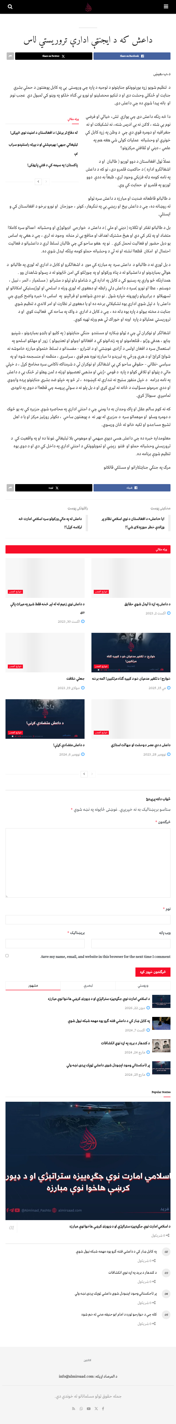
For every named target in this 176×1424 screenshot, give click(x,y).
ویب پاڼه (164, 932)
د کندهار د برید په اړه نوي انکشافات (125, 1043)
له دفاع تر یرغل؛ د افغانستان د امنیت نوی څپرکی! (44, 132)
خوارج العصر (101, 592)
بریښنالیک (76, 932)
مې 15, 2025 (158, 688)
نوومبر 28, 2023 (155, 754)
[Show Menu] (166, 7)
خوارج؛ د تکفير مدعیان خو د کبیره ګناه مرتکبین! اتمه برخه (131, 678)
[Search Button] (10, 7)
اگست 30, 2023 (69, 621)
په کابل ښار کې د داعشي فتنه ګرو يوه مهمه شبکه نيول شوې (109, 1020)
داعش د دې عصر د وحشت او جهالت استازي (140, 745)
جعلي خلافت (75, 678)
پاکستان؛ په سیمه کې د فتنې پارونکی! (52, 165)
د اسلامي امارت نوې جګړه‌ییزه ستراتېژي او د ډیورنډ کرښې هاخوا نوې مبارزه (99, 998)
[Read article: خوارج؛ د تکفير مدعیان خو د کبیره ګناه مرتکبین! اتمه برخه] (130, 653)
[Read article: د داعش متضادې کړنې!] (45, 719)
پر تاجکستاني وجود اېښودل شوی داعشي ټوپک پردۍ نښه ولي (108, 1065)
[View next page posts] (38, 182)
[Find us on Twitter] (96, 1409)
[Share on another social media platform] (10, 56)
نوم (166, 908)
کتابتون (87, 1360)
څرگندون (162, 822)
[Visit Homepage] (88, 6)
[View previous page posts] (46, 182)
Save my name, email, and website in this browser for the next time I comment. (105, 956)
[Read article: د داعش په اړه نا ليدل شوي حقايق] (130, 578)
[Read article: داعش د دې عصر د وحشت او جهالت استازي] (130, 719)
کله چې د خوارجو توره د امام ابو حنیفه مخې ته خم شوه (119, 1314)
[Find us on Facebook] (103, 1409)
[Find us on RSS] (73, 1409)
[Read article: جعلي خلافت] (45, 653)
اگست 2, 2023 (156, 613)
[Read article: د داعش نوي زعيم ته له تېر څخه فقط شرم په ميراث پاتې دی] (45, 578)
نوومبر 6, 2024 (70, 754)
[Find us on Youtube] (89, 1409)
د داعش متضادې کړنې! (69, 745)
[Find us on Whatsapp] (81, 1409)
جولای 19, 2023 (69, 688)
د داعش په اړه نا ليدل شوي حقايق (147, 604)
